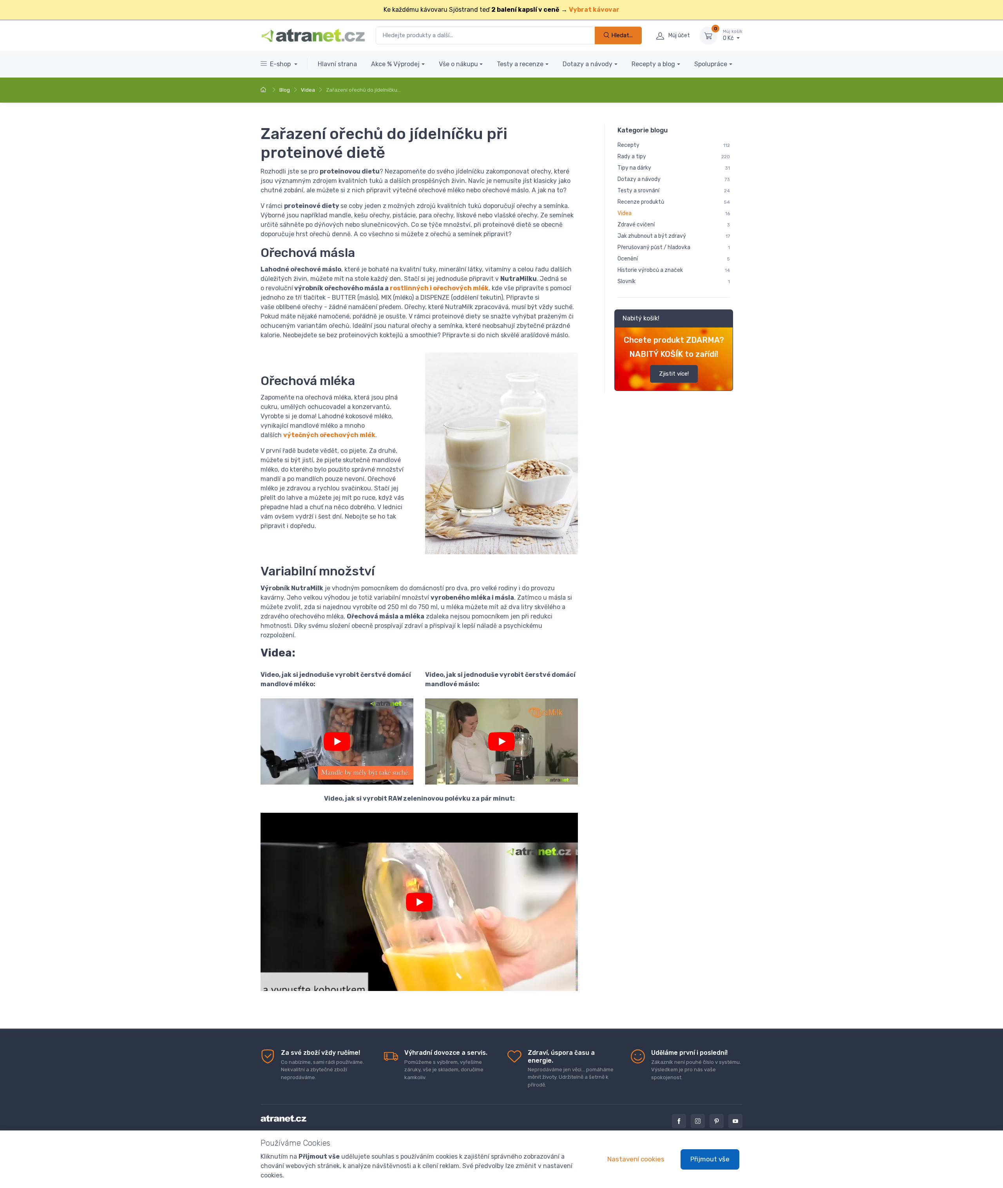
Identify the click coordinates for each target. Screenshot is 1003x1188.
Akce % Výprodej (395, 64)
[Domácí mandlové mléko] (337, 741)
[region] (673, 258)
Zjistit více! (674, 373)
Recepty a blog (653, 64)
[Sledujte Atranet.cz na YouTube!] (735, 1121)
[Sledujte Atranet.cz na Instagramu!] (698, 1121)
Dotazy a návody (587, 64)
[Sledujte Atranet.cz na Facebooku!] (679, 1121)
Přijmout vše (710, 1159)
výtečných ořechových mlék (329, 435)
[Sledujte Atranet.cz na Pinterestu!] (717, 1121)
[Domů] (264, 90)
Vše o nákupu (458, 64)
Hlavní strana (337, 64)
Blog (284, 90)
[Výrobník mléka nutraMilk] (501, 741)
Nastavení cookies (635, 1159)
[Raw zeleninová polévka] (419, 902)
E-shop (281, 64)
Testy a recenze (520, 64)
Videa (308, 90)
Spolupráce (710, 64)
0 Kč (732, 35)
